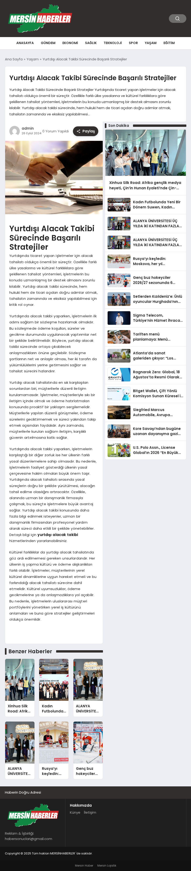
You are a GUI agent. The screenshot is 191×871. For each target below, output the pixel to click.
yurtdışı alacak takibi (58, 534)
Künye (75, 812)
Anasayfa (25, 43)
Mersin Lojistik (106, 866)
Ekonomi (70, 43)
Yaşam (151, 43)
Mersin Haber (84, 866)
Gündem (48, 43)
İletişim (90, 812)
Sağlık (91, 43)
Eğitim (169, 43)
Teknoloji (113, 43)
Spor (133, 43)
